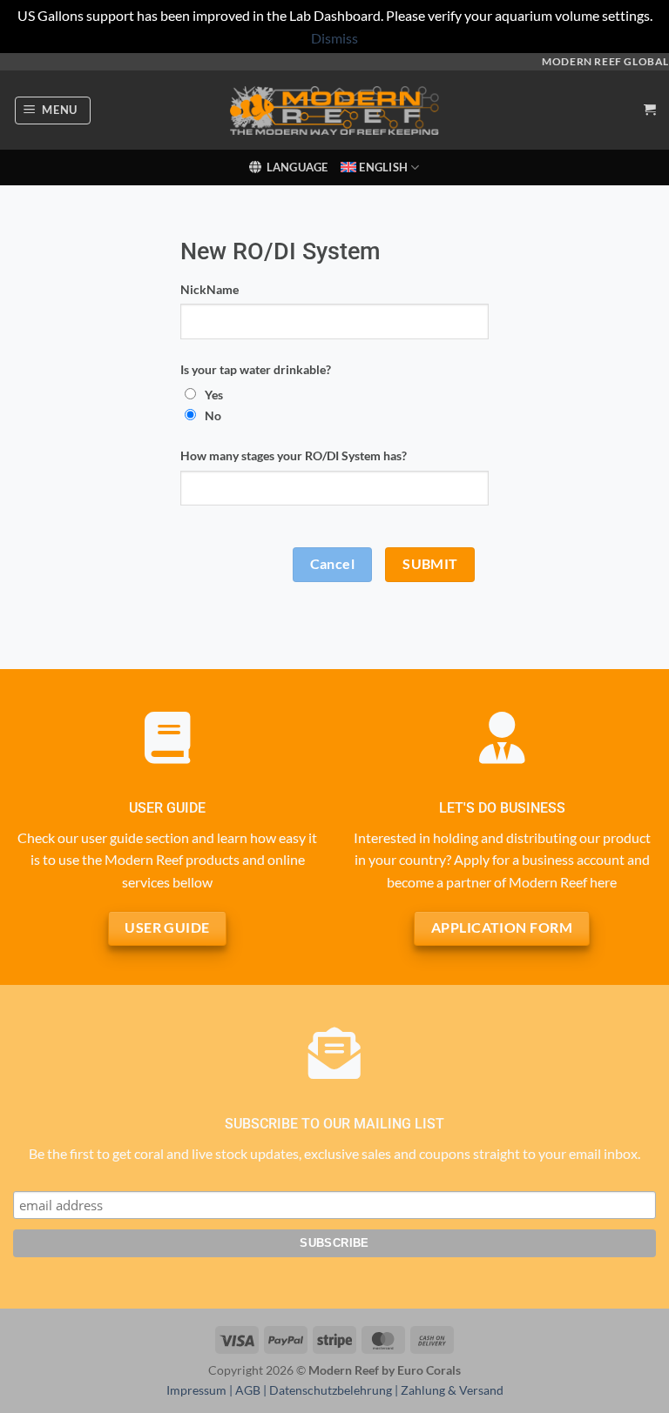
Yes (214, 394)
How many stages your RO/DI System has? (293, 455)
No (213, 415)
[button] (53, 110)
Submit (430, 564)
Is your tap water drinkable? (255, 369)
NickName (209, 289)
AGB (247, 1390)
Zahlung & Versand (452, 1390)
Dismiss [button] (334, 38)
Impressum (196, 1390)
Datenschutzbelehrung (330, 1390)
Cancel (332, 564)
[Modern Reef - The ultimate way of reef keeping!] (334, 110)
